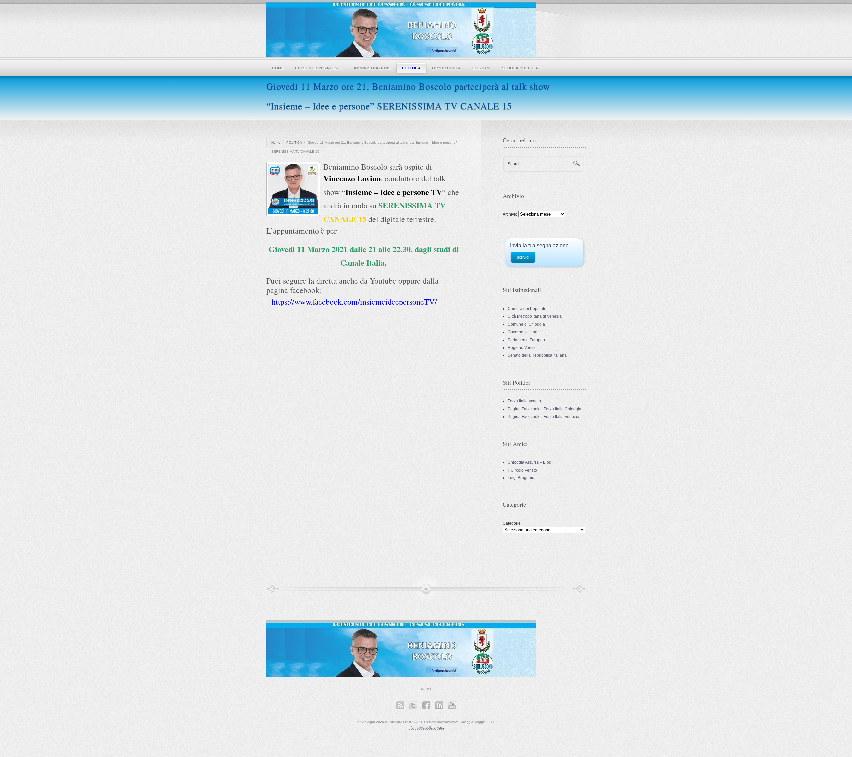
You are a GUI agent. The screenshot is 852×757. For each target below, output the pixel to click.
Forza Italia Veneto (524, 401)
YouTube (452, 705)
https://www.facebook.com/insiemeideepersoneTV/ (354, 301)
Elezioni (481, 68)
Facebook (426, 705)
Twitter (413, 705)
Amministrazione (372, 68)
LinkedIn (439, 705)
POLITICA (411, 68)
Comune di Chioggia (526, 324)
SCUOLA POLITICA (520, 68)
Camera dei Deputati (526, 308)
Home (278, 68)
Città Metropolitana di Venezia (535, 316)
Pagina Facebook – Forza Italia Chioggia (544, 409)
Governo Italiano (522, 332)
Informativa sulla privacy (426, 727)
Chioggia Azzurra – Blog (529, 462)
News (426, 689)
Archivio (510, 214)
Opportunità (446, 68)
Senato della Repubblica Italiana (537, 355)
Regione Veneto (522, 347)
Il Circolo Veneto (522, 470)
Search (514, 164)
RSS (400, 705)
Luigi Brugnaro (521, 477)
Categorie (512, 523)
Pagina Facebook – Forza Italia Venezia (543, 416)
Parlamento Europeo (526, 340)
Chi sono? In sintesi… (318, 68)
